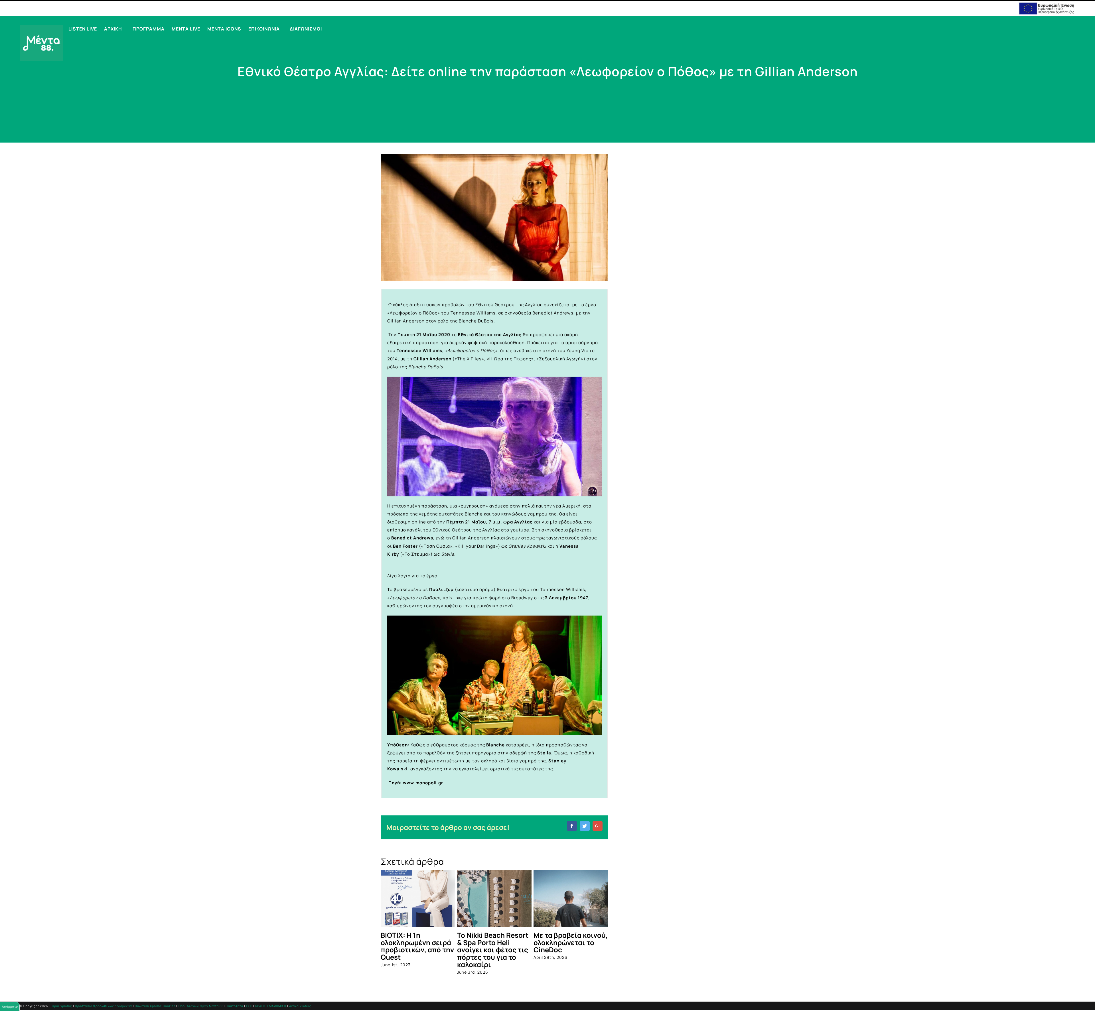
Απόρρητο (10, 1006)
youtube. (520, 530)
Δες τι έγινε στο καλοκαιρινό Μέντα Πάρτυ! (489, 942)
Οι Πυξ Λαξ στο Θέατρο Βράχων (560, 938)
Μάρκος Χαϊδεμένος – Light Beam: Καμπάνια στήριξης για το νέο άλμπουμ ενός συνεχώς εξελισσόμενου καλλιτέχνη (417, 957)
